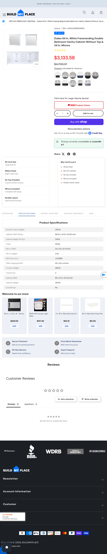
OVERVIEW (7, 213)
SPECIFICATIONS (27, 213)
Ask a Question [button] (67, 399)
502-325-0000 (58, 4)
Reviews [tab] (11, 404)
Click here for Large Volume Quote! (71, 98)
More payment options (79, 128)
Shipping (58, 68)
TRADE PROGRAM (44, 4)
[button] (101, 12)
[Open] (7, 547)
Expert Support (50, 213)
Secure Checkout (74, 213)
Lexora (57, 28)
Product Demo (82, 105)
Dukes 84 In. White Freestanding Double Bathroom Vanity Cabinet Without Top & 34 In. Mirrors (70, 21)
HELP (68, 4)
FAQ (91, 213)
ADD (14, 326)
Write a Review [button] (91, 399)
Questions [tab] (29, 404)
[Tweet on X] (63, 154)
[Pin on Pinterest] (74, 154)
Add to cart (88, 113)
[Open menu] (4, 14)
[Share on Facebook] (68, 154)
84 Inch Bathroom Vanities (22, 21)
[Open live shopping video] (104, 275)
